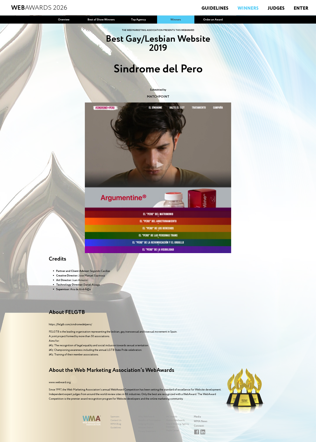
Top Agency (138, 20)
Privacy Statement (147, 431)
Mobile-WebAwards (175, 420)
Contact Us (115, 420)
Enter (301, 8)
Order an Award (213, 20)
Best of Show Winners (101, 20)
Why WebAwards (146, 416)
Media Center (172, 430)
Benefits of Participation (149, 420)
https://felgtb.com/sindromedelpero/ (70, 325)
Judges (276, 8)
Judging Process (146, 424)
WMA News (200, 421)
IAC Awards (171, 416)
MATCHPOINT (158, 96)
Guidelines (215, 8)
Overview (63, 20)
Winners (248, 8)
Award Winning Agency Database (177, 425)
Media (197, 417)
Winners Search (145, 427)
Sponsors (114, 416)
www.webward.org (60, 382)
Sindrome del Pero (158, 69)
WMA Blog (115, 424)
